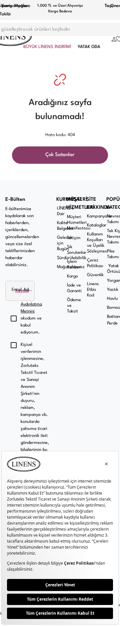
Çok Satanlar (60, 154)
